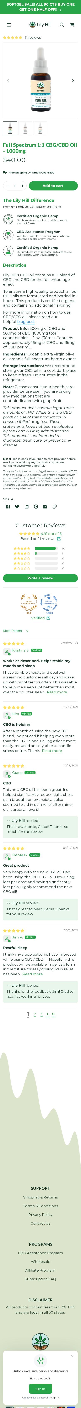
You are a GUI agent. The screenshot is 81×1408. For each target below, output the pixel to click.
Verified (38, 618)
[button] (61, 24)
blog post (26, 321)
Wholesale (40, 1262)
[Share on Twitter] (17, 506)
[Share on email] (45, 506)
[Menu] (9, 24)
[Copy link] (54, 506)
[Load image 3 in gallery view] (40, 128)
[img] (13, 644)
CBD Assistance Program (40, 1253)
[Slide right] (72, 80)
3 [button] (41, 1014)
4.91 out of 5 (51, 534)
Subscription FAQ (40, 1279)
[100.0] (48, 602)
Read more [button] (57, 692)
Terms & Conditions (40, 1206)
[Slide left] (8, 80)
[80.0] (29, 602)
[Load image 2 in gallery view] (25, 128)
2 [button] (35, 1014)
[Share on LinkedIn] (26, 506)
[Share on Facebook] (7, 506)
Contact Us (40, 1223)
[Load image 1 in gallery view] (10, 128)
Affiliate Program (40, 1270)
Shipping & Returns (40, 1197)
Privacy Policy (40, 1215)
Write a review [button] (40, 578)
